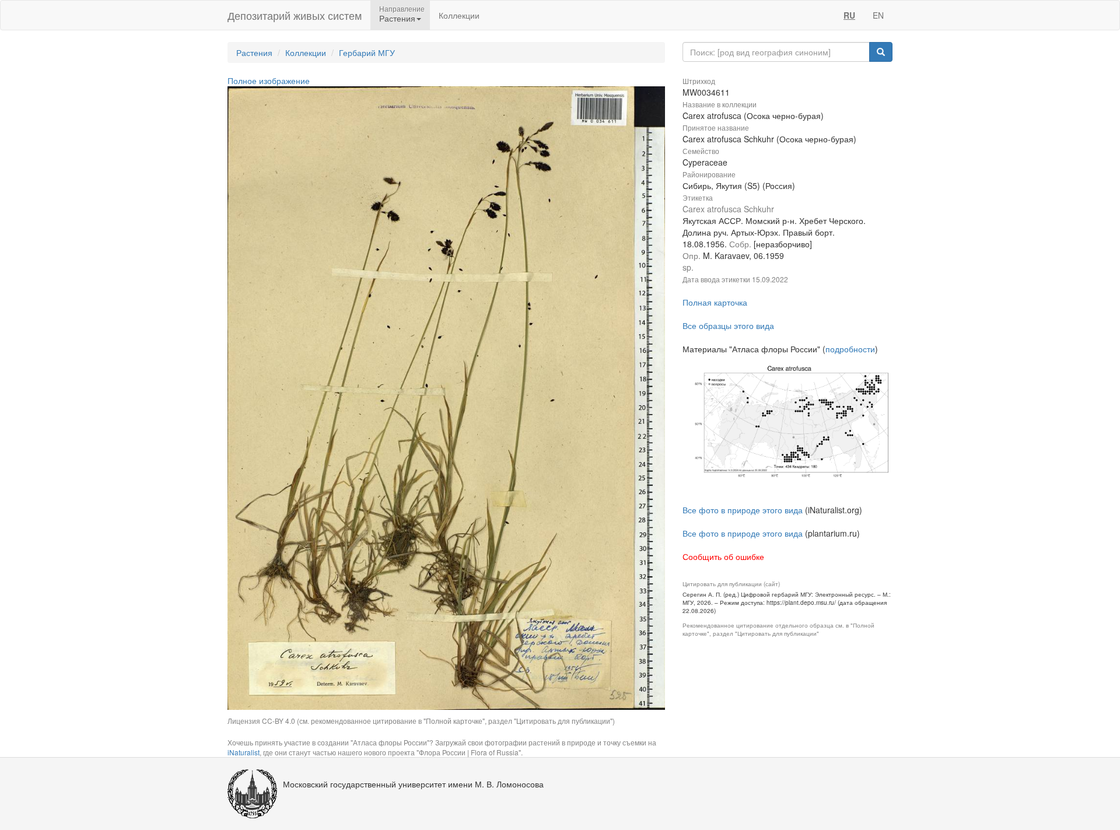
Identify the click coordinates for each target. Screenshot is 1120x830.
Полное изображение (269, 80)
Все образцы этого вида (728, 325)
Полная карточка (714, 302)
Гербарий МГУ (367, 52)
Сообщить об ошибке (723, 556)
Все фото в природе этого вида (742, 510)
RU (849, 15)
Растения (254, 52)
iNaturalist (244, 752)
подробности (850, 349)
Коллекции (459, 15)
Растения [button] (397, 18)
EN (878, 15)
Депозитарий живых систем (295, 15)
